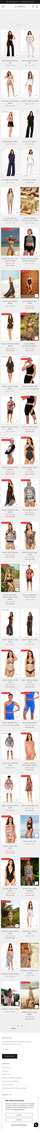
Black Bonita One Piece (29, 302)
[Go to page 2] (26, 1026)
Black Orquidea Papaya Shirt (29, 596)
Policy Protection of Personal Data (14, 1088)
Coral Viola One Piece (10, 847)
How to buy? (6, 1074)
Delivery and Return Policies (12, 1078)
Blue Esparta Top (10, 723)
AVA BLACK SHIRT (29, 142)
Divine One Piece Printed (30, 890)
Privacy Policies (7, 1085)
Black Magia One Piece (30, 468)
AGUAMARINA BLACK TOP (10, 62)
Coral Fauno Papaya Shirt (10, 807)
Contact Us (6, 1068)
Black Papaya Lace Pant (10, 641)
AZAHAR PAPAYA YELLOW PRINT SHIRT (10, 219)
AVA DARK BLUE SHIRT (10, 180)
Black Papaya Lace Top (29, 641)
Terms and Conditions (10, 1081)
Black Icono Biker (29, 427)
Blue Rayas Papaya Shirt (10, 764)
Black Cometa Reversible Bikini (30, 345)
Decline (19, 1120)
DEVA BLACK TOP (29, 841)
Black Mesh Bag (29, 510)
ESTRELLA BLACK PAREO (10, 974)
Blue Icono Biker (30, 723)
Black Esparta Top (29, 386)
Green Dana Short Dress (30, 1013)
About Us (5, 1071)
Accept (19, 1115)
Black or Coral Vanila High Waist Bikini (10, 597)
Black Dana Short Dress (10, 387)
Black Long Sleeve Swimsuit (10, 468)
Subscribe (9, 1056)
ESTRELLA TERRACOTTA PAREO (29, 972)
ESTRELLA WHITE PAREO (10, 1009)
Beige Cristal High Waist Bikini (10, 260)
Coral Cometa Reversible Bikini (30, 764)
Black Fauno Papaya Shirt (10, 428)
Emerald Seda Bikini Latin (10, 932)
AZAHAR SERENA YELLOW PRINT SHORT (29, 219)
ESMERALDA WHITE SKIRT (30, 932)
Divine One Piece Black (10, 890)
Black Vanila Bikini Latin (30, 681)
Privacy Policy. (19, 1109)
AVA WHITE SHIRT (29, 180)
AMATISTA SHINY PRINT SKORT (10, 102)
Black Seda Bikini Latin (10, 681)
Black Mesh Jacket (10, 552)
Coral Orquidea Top (29, 806)
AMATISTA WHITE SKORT (30, 101)
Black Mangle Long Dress (10, 511)
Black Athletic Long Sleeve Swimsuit (29, 260)
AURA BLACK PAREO (10, 141)
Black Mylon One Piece (30, 554)
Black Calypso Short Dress (10, 345)
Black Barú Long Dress (10, 302)
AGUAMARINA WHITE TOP (30, 62)
